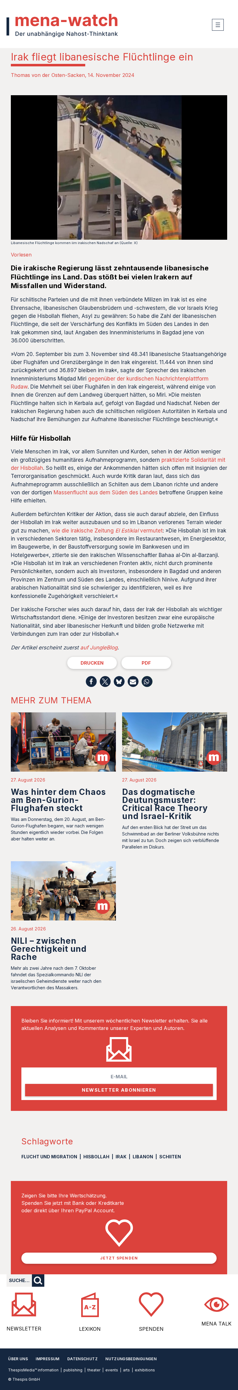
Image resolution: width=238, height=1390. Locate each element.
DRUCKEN (92, 663)
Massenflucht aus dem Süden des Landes (106, 492)
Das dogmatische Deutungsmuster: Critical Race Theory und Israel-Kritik (165, 804)
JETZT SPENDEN (119, 1258)
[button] (91, 681)
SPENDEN (151, 1329)
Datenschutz (82, 1359)
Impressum (47, 1359)
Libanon (143, 1156)
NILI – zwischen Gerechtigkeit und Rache (49, 949)
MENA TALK (216, 1324)
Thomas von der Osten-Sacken (48, 75)
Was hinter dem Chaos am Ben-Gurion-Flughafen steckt (58, 800)
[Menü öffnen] (218, 25)
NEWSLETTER (24, 1328)
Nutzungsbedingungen (130, 1359)
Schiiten (170, 1156)
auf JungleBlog (98, 647)
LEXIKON (90, 1329)
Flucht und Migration (49, 1156)
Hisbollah (96, 1156)
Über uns (18, 1359)
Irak (121, 1156)
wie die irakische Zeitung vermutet (107, 531)
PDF (146, 663)
